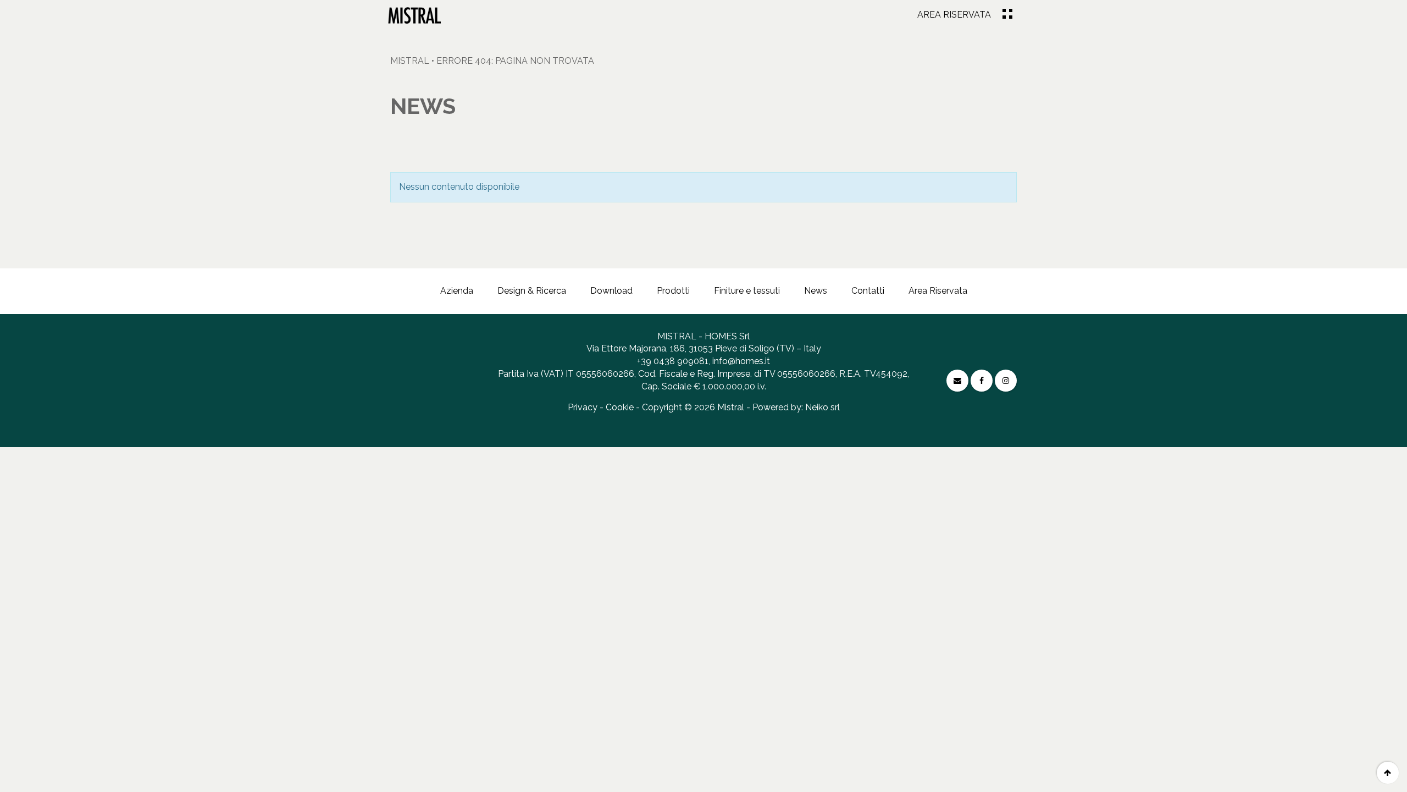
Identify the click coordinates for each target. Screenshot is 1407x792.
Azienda (456, 290)
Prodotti (673, 290)
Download (611, 290)
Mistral (409, 61)
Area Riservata (954, 14)
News (815, 290)
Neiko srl (822, 407)
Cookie (620, 407)
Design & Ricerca (531, 290)
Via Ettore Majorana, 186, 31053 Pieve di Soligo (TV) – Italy (703, 348)
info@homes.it (741, 361)
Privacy (582, 407)
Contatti (867, 290)
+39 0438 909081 (672, 361)
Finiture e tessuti (747, 290)
